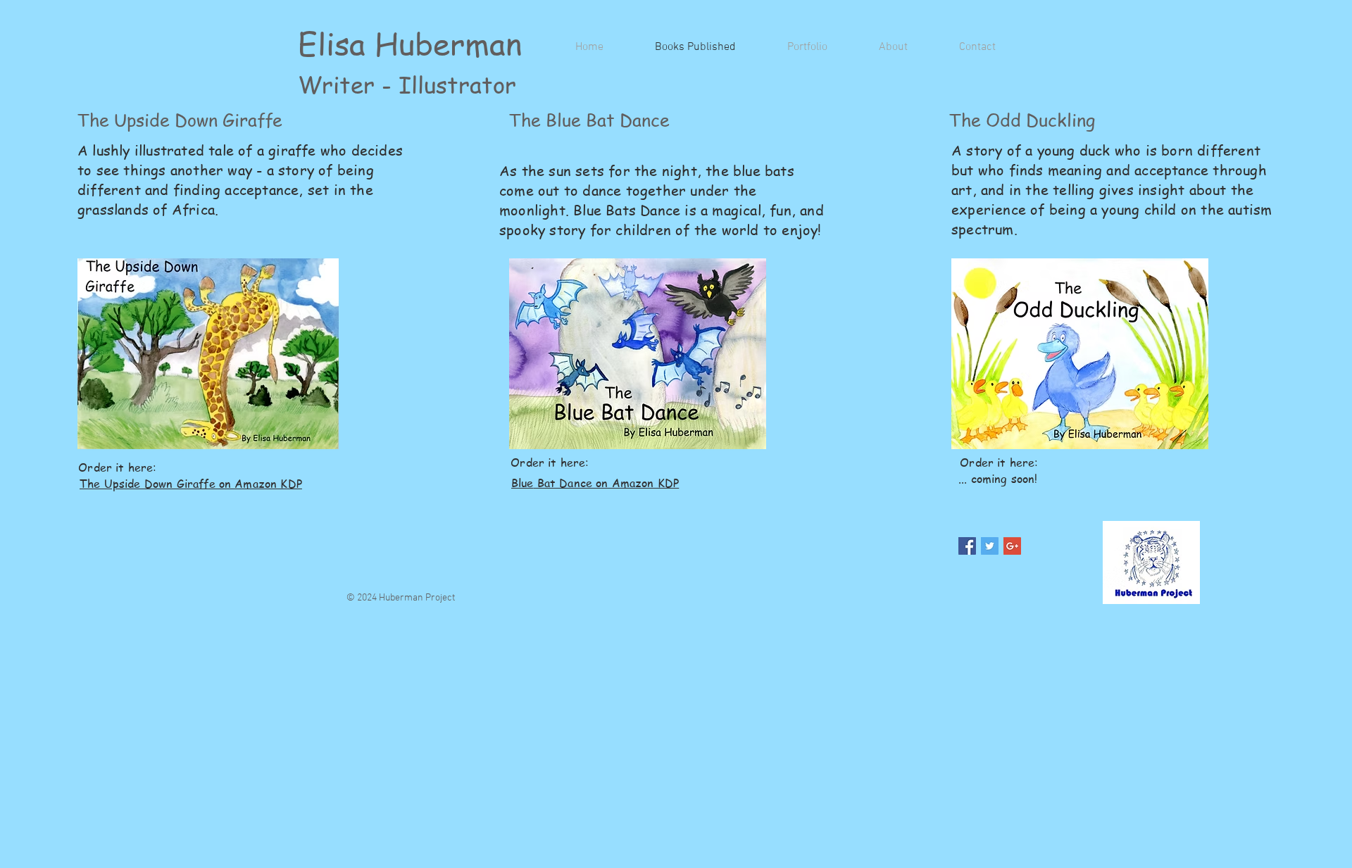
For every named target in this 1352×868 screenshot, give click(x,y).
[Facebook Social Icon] (967, 546)
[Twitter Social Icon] (990, 546)
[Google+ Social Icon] (1012, 546)
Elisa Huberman (410, 43)
